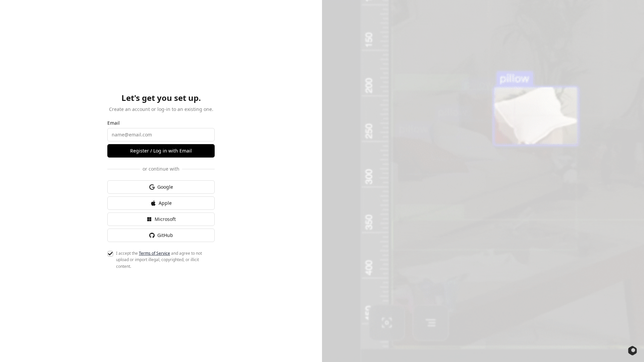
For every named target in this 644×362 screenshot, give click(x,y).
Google (165, 187)
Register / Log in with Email (161, 150)
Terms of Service (154, 253)
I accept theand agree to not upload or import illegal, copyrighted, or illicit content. (159, 259)
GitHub (165, 235)
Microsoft (165, 219)
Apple (165, 203)
